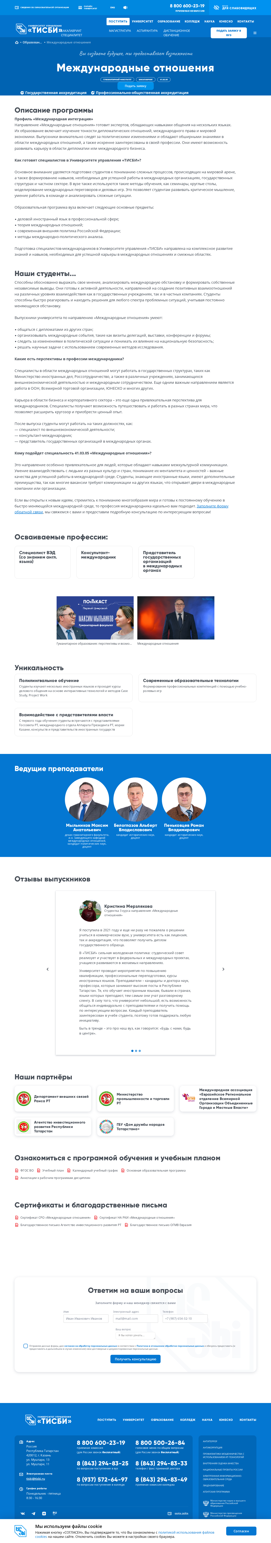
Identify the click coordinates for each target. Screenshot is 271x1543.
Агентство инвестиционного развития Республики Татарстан (59, 1126)
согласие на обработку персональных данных (90, 1345)
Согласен (241, 1531)
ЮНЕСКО (226, 21)
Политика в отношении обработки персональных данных (170, 1345)
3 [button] (140, 1051)
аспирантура (147, 31)
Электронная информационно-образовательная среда (222, 1477)
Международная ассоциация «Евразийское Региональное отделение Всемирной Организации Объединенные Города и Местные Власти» (226, 1098)
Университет (142, 21)
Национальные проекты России (223, 1469)
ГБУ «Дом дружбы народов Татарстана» (140, 1126)
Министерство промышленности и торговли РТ (143, 1099)
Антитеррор (210, 1441)
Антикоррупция (212, 1447)
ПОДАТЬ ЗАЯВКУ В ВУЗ (228, 33)
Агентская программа (216, 1491)
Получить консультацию (135, 1359)
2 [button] (136, 1051)
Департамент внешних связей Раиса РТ (61, 1098)
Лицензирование (213, 1485)
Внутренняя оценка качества (221, 1463)
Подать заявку (135, 86)
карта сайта (181, 1513)
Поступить (118, 21)
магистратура (120, 31)
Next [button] (223, 969)
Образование (169, 21)
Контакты (245, 21)
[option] (95, 621)
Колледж (192, 21)
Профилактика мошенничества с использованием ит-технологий (223, 1455)
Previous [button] (48, 969)
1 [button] (132, 1051)
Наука (209, 21)
